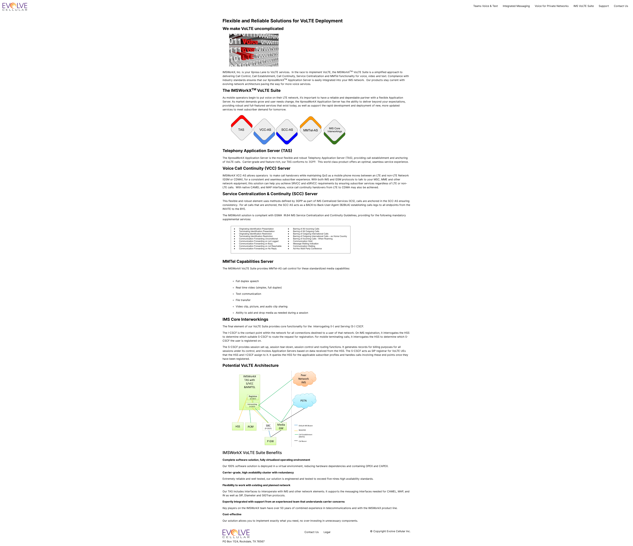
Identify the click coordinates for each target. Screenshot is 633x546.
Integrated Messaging (516, 6)
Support (604, 6)
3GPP (312, 161)
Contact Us (621, 6)
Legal (327, 532)
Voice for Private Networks (552, 6)
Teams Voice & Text (485, 6)
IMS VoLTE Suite (583, 6)
